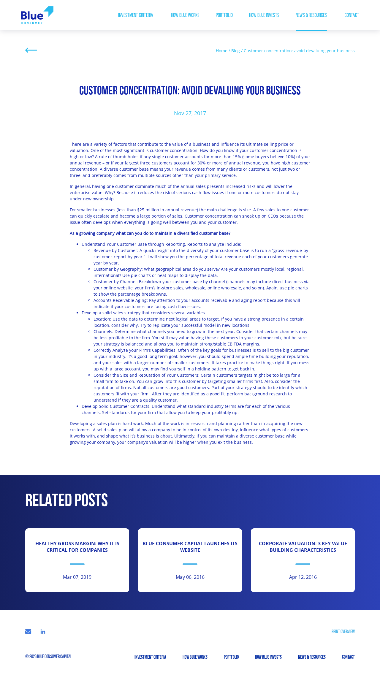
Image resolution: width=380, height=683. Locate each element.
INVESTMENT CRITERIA (135, 15)
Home (221, 50)
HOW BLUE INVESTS (264, 15)
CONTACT (352, 15)
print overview (343, 632)
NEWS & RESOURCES (311, 15)
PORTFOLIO (224, 15)
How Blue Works (185, 15)
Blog (235, 50)
